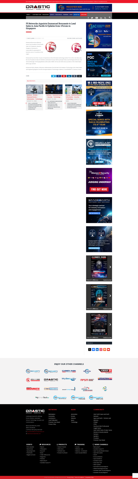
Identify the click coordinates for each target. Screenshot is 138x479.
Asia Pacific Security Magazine (101, 466)
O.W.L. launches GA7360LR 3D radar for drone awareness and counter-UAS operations (35, 106)
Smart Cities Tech (98, 462)
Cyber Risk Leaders (98, 453)
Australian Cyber (82, 1)
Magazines (45, 14)
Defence (29, 95)
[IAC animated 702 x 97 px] (84, 11)
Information (30, 99)
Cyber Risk (54, 1)
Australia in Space (98, 460)
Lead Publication (52, 420)
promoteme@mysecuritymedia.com (35, 431)
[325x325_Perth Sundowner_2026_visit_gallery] (99, 106)
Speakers (96, 436)
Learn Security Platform (81, 453)
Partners (96, 434)
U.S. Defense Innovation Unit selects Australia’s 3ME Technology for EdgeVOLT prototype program (55, 105)
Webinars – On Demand (81, 451)
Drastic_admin (30, 38)
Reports (42, 447)
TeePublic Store (61, 451)
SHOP (70, 14)
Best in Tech (98, 1)
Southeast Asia (66, 1)
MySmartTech (104, 1)
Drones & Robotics (98, 456)
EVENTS (29, 444)
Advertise (77, 14)
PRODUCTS (62, 444)
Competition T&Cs (89, 477)
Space (34, 1)
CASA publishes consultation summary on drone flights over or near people (74, 105)
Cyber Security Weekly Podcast (101, 451)
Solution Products (61, 447)
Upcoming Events (31, 451)
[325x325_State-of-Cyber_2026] (99, 135)
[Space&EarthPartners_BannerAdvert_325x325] (99, 222)
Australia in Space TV (45, 462)
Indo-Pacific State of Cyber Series (103, 430)
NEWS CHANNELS (101, 444)
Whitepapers (43, 449)
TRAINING (65, 14)
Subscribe (84, 14)
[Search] (109, 17)
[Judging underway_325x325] (99, 193)
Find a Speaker (30, 447)
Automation (74, 414)
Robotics (73, 418)
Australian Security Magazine (101, 472)
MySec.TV (93, 1)
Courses (77, 447)
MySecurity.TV (43, 460)
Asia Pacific (60, 1)
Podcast (88, 1)
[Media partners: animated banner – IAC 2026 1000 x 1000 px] (99, 48)
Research (42, 451)
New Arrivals (30, 449)
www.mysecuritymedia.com (34, 433)
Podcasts (42, 458)
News (28, 14)
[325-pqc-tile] (99, 77)
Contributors (36, 14)
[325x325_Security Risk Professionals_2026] (99, 164)
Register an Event (31, 454)
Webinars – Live (79, 449)
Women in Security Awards (101, 432)
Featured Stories (71, 38)
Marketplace (51, 414)
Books (41, 453)
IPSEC (95, 424)
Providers (96, 438)
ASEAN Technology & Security (101, 468)
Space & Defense (98, 458)
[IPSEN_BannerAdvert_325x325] (99, 251)
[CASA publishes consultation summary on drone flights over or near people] (73, 90)
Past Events (30, 453)
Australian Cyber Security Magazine (102, 470)
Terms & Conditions (79, 477)
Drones (35, 95)
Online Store (60, 449)
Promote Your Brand (54, 422)
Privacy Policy (52, 424)
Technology (38, 99)
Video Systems (45, 1)
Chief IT (50, 1)
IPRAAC (96, 422)
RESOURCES (58, 14)
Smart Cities (38, 1)
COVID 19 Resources (45, 454)
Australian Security (74, 1)
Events (52, 14)
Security (50, 97)
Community (51, 416)
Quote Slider (79, 38)
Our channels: (29, 1)
